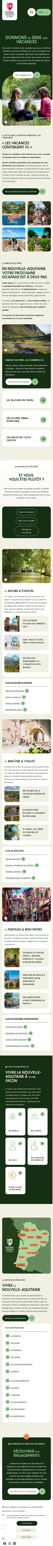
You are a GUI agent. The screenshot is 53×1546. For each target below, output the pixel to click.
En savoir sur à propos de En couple (38, 1121)
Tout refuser (26, 1530)
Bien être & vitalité (26, 520)
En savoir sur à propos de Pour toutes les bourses (15, 1180)
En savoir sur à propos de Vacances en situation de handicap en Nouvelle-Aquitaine (38, 1151)
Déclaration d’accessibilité (13, 1511)
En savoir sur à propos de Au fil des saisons (26, 438)
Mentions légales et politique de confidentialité (22, 1507)
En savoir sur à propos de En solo (15, 1151)
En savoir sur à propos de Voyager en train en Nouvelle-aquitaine (26, 399)
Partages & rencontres (26, 531)
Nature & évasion (26, 512)
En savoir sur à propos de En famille (15, 1121)
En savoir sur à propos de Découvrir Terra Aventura (26, 418)
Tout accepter (27, 1523)
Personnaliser (26, 1537)
